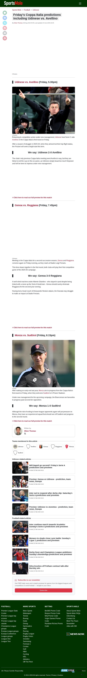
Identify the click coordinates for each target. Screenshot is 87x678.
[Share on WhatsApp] (5, 13)
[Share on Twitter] (5, 23)
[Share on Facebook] (5, 18)
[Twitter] (25, 433)
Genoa (60, 260)
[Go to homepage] (13, 3)
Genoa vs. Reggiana (26, 205)
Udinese (58, 137)
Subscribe (43, 590)
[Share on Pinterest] (5, 38)
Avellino (15, 140)
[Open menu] (80, 3)
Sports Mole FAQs (73, 613)
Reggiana (70, 260)
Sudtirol (46, 393)
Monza (41, 390)
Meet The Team (72, 621)
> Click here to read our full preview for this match (32, 197)
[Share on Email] (5, 33)
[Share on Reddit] (5, 28)
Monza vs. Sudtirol (25, 335)
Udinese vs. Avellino (26, 82)
